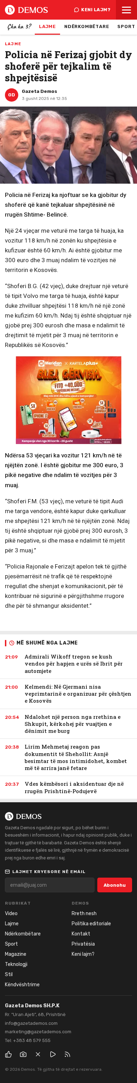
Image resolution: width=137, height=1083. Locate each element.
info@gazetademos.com (31, 1023)
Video (11, 914)
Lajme (47, 26)
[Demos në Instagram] (23, 1054)
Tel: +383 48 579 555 (28, 1040)
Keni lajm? (95, 9)
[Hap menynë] (126, 10)
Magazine (15, 954)
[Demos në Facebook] (8, 1054)
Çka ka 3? (19, 26)
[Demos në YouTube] (52, 1054)
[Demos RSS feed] (67, 1054)
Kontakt (81, 934)
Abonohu (115, 885)
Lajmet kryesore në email (49, 871)
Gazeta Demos (39, 91)
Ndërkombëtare (86, 26)
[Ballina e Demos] (26, 10)
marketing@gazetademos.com (38, 1031)
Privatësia (83, 944)
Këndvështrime (22, 985)
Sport (11, 944)
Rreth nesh (84, 914)
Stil (9, 975)
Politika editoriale (91, 924)
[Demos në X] (37, 1054)
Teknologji (16, 964)
